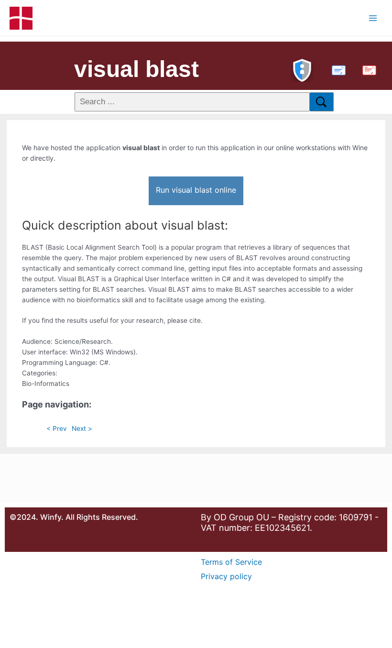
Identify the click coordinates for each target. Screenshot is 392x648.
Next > (82, 428)
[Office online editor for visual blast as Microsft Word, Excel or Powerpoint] (336, 69)
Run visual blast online (196, 190)
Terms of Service (231, 562)
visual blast (136, 69)
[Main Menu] (373, 18)
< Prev (56, 428)
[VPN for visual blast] (302, 69)
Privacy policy (226, 576)
